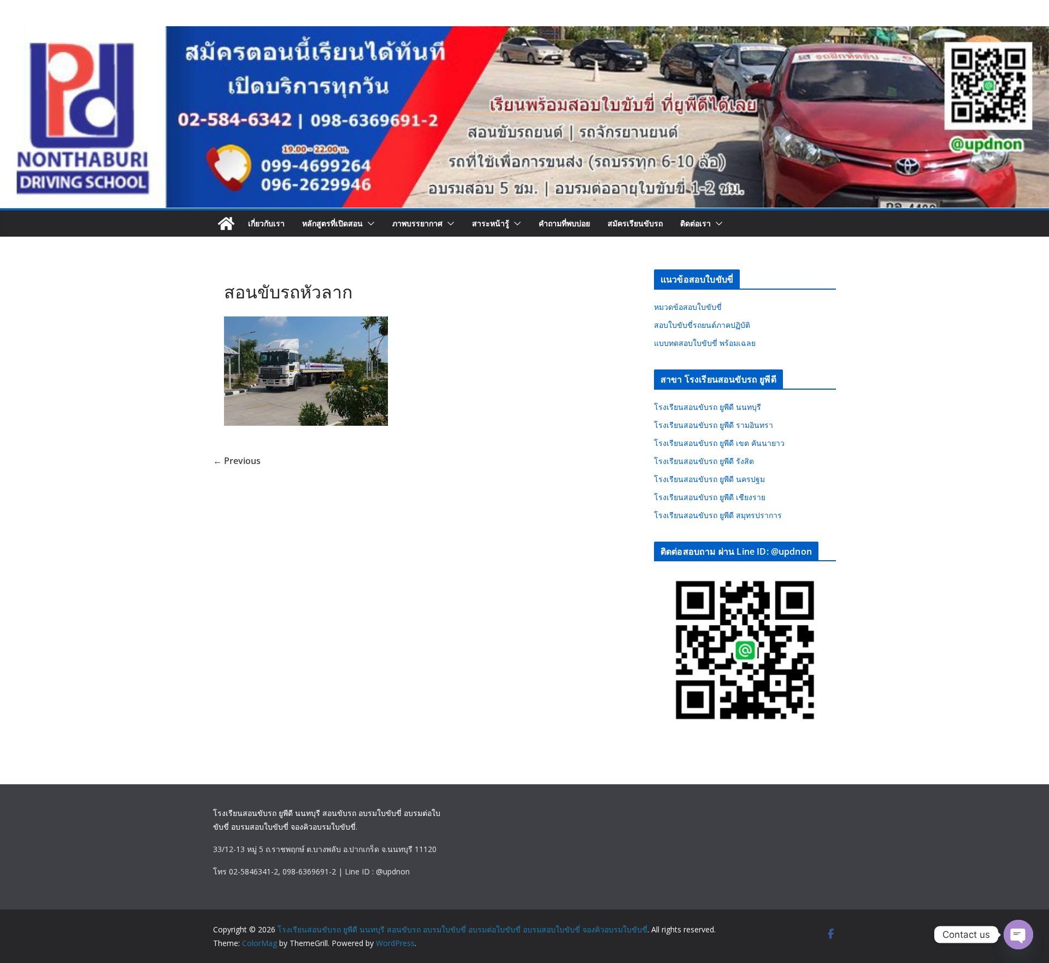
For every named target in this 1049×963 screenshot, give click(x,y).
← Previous (237, 461)
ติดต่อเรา (695, 223)
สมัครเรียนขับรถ (635, 223)
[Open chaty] (1018, 934)
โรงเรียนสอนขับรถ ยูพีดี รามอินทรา (713, 425)
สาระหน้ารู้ (490, 223)
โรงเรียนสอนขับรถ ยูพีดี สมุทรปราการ (718, 515)
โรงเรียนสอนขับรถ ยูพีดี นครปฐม (709, 479)
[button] (369, 223)
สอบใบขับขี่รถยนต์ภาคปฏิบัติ (702, 325)
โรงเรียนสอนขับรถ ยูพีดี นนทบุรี (707, 407)
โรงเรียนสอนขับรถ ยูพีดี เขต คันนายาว (719, 443)
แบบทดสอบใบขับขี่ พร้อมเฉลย (705, 343)
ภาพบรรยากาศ (417, 223)
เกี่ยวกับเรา (266, 223)
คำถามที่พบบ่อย (564, 223)
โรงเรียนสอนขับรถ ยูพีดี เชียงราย (709, 497)
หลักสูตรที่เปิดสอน (332, 223)
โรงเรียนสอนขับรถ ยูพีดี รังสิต (704, 461)
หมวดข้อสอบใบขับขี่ (688, 307)
